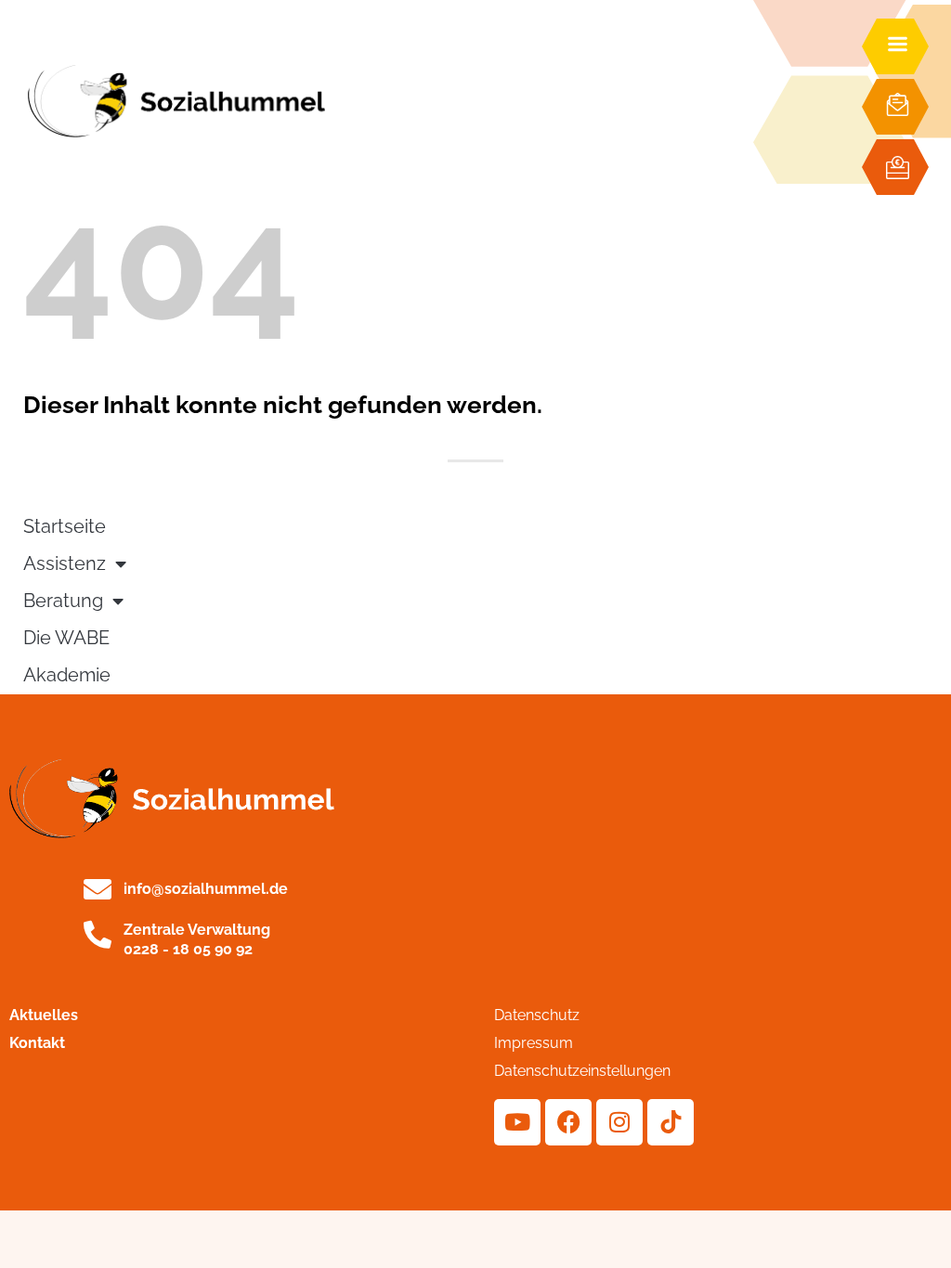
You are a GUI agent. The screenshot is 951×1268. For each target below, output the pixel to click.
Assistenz (64, 564)
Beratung (63, 601)
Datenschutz (537, 1015)
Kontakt (37, 1043)
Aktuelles (43, 1015)
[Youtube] (517, 1122)
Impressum (533, 1043)
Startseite (64, 526)
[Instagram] (619, 1122)
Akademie (67, 675)
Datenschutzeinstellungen (582, 1071)
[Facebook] (568, 1122)
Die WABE (66, 638)
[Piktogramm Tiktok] (670, 1122)
